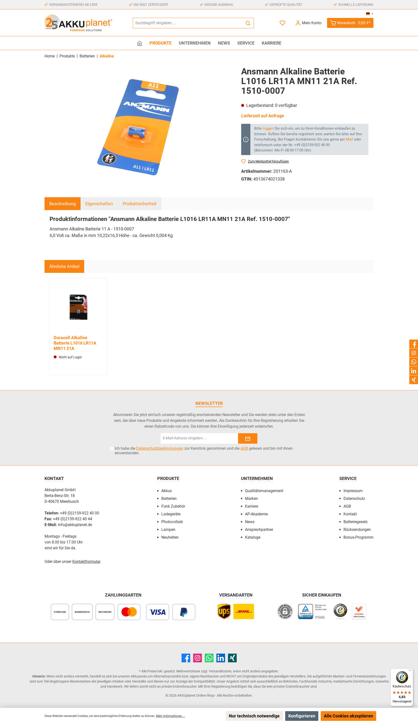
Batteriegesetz (355, 521)
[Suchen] (248, 23)
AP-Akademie (256, 514)
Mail (349, 139)
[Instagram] (197, 658)
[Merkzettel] (283, 23)
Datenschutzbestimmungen (159, 448)
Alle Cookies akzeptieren (348, 715)
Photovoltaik (172, 521)
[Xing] (232, 658)
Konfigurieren (301, 715)
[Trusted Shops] (340, 614)
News (249, 521)
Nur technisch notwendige (254, 715)
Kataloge (252, 537)
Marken (251, 498)
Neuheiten (170, 537)
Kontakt (350, 514)
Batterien (169, 498)
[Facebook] (185, 658)
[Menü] (410, 671)
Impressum (353, 490)
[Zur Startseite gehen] (78, 23)
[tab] (63, 203)
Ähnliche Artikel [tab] (64, 266)
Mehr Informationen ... (170, 716)
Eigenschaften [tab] (99, 203)
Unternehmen (257, 478)
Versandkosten (220, 671)
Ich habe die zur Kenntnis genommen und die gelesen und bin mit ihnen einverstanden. (204, 450)
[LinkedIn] (220, 658)
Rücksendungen (357, 529)
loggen (268, 128)
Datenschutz (354, 498)
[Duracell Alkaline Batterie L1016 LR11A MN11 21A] (79, 307)
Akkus (166, 490)
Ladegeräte (170, 514)
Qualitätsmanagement (264, 490)
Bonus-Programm (358, 537)
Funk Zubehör (173, 506)
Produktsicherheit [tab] (140, 203)
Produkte (168, 478)
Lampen (168, 529)
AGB (244, 448)
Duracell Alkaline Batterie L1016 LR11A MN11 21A (75, 343)
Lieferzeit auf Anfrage (262, 115)
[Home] (139, 43)
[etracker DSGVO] (359, 614)
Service (348, 478)
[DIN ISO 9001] (313, 614)
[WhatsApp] (209, 658)
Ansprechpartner (259, 529)
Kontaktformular (86, 561)
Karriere (251, 506)
